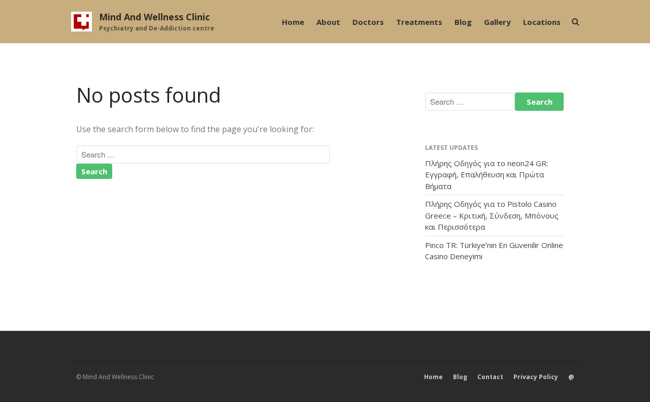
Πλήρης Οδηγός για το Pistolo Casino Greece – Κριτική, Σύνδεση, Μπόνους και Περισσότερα (492, 215)
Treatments (419, 22)
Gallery (497, 22)
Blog (463, 22)
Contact (490, 377)
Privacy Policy (535, 377)
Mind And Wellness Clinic (154, 17)
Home (293, 22)
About (328, 22)
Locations (542, 22)
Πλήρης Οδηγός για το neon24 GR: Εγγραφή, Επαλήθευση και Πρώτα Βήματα (486, 174)
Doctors (368, 22)
